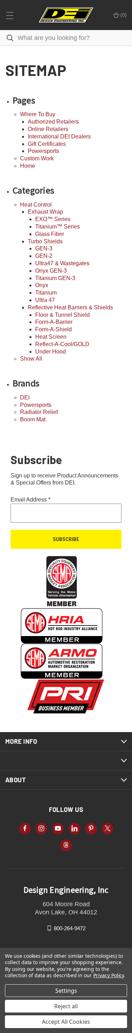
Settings (66, 991)
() (123, 15)
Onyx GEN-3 (51, 271)
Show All (31, 359)
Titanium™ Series (57, 227)
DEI (25, 397)
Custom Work (37, 158)
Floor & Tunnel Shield (62, 315)
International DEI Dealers (59, 136)
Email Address (30, 500)
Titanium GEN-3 (55, 278)
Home (27, 166)
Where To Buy (37, 114)
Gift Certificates (47, 144)
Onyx (41, 285)
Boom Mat (32, 419)
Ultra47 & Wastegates (62, 263)
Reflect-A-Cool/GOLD (62, 344)
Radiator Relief (39, 412)
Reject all (66, 1006)
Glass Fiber (49, 234)
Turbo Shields (45, 241)
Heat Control (36, 205)
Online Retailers (48, 129)
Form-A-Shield (53, 329)
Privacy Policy (108, 975)
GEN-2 (43, 256)
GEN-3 (43, 248)
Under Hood (50, 352)
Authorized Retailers (53, 122)
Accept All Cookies (66, 1022)
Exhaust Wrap (45, 212)
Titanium (46, 293)
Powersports (43, 151)
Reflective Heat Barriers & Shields (70, 307)
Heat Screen (51, 337)
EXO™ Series (52, 219)
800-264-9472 (70, 928)
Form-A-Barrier (54, 322)
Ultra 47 (45, 300)
